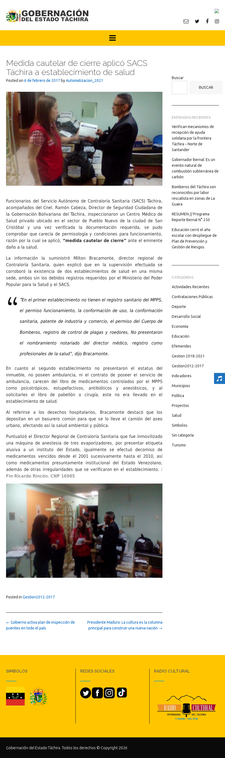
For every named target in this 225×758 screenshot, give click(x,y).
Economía (180, 326)
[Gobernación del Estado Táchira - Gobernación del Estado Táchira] (47, 16)
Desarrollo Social (186, 316)
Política (178, 395)
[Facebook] (207, 21)
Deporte (179, 306)
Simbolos (179, 425)
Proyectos (180, 405)
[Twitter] (197, 21)
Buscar (178, 78)
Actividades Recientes (190, 287)
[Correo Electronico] (186, 21)
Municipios (181, 386)
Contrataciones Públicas (192, 297)
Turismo (179, 445)
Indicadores (182, 376)
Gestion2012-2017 (39, 597)
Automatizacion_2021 (84, 80)
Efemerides (181, 346)
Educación (180, 336)
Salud (176, 415)
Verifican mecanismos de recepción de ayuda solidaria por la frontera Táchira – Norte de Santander (193, 138)
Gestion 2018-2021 (188, 356)
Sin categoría (183, 435)
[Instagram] (217, 21)
